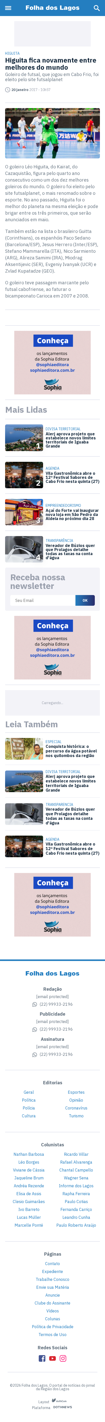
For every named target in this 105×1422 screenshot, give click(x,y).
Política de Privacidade (52, 1326)
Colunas (52, 1318)
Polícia (29, 1107)
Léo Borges (28, 1162)
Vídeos (52, 1310)
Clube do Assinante (52, 1303)
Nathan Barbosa (29, 1154)
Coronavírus (76, 1107)
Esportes (76, 1092)
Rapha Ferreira (76, 1193)
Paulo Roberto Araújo (76, 1225)
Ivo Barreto (29, 1209)
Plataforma (41, 1408)
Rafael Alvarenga (76, 1162)
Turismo (76, 1115)
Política (29, 1100)
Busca (97, 8)
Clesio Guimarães (29, 1201)
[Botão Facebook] (42, 1358)
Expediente (52, 1271)
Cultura (29, 1115)
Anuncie (52, 1295)
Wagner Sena (76, 1177)
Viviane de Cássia (29, 1170)
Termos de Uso (52, 1334)
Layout (44, 1402)
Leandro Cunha (76, 1217)
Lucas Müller (29, 1217)
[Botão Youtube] (52, 1358)
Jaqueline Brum (29, 1177)
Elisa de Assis (28, 1193)
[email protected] (52, 996)
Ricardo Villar (76, 1154)
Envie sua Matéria (52, 1287)
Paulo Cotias (76, 1201)
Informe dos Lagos (76, 1185)
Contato (52, 1263)
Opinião (76, 1100)
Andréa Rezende (29, 1185)
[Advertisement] (52, 34)
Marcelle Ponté (29, 1225)
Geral (29, 1092)
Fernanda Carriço (76, 1209)
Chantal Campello (76, 1170)
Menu (9, 8)
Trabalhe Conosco (52, 1279)
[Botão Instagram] (63, 1358)
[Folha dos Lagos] (52, 8)
